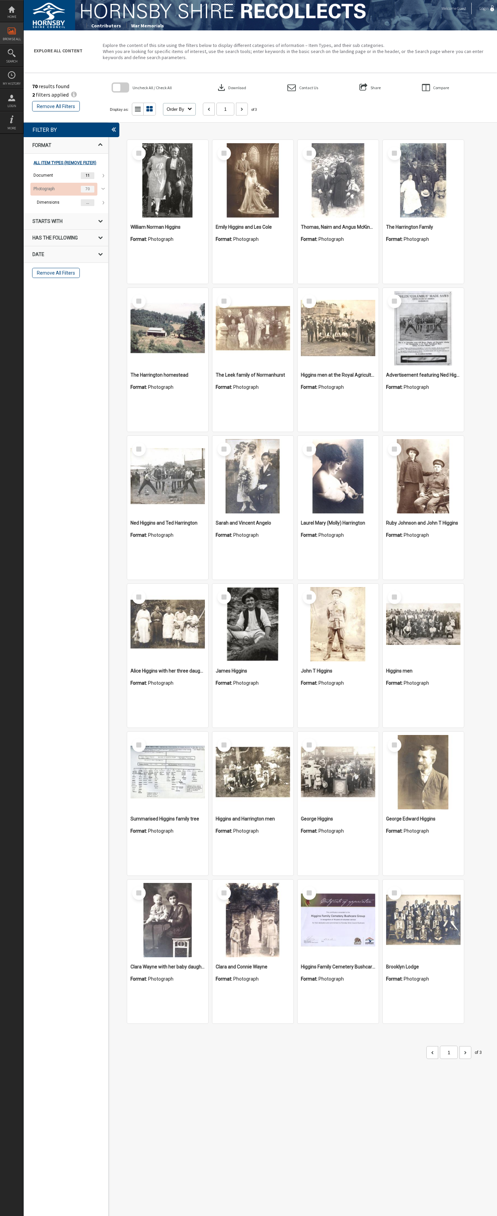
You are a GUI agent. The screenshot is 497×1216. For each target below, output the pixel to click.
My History (12, 83)
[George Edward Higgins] (423, 772)
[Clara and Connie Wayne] (253, 920)
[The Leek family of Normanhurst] (253, 328)
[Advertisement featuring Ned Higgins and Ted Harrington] (423, 328)
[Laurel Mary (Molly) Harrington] (338, 476)
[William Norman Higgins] (168, 180)
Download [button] (231, 87)
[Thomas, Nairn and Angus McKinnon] (338, 180)
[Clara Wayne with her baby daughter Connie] (168, 920)
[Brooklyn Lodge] (423, 920)
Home (11, 17)
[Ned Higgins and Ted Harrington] (168, 476)
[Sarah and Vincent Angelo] (253, 476)
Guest (461, 8)
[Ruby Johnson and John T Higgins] (423, 476)
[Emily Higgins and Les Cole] (253, 180)
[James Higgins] (253, 624)
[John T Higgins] (338, 624)
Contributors (106, 26)
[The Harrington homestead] (168, 328)
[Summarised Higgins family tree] (168, 772)
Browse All (12, 39)
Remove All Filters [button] (56, 106)
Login (11, 106)
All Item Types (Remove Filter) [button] (64, 162)
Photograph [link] (44, 188)
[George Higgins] (338, 772)
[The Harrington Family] (423, 180)
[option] (65, 175)
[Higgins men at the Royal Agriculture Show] (338, 328)
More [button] (11, 128)
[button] (303, 87)
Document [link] (43, 175)
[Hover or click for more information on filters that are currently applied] (74, 94)
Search (12, 61)
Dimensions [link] (48, 202)
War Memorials (147, 26)
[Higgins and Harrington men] (253, 772)
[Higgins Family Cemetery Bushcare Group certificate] (338, 920)
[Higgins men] (423, 624)
